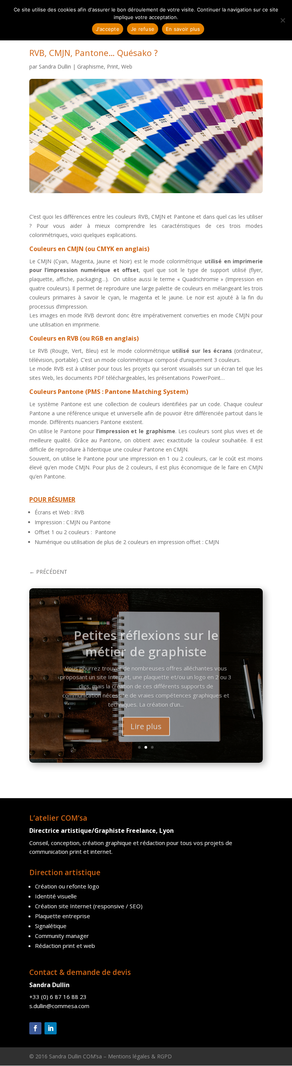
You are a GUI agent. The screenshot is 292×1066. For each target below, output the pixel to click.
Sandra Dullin (55, 66)
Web (126, 66)
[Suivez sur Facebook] (35, 1028)
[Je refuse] (282, 20)
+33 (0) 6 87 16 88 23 (58, 996)
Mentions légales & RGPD (140, 1056)
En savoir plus (183, 29)
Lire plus (146, 720)
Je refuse (142, 29)
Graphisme (90, 66)
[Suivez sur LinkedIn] (50, 1028)
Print (112, 66)
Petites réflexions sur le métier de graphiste (146, 637)
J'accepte (107, 29)
